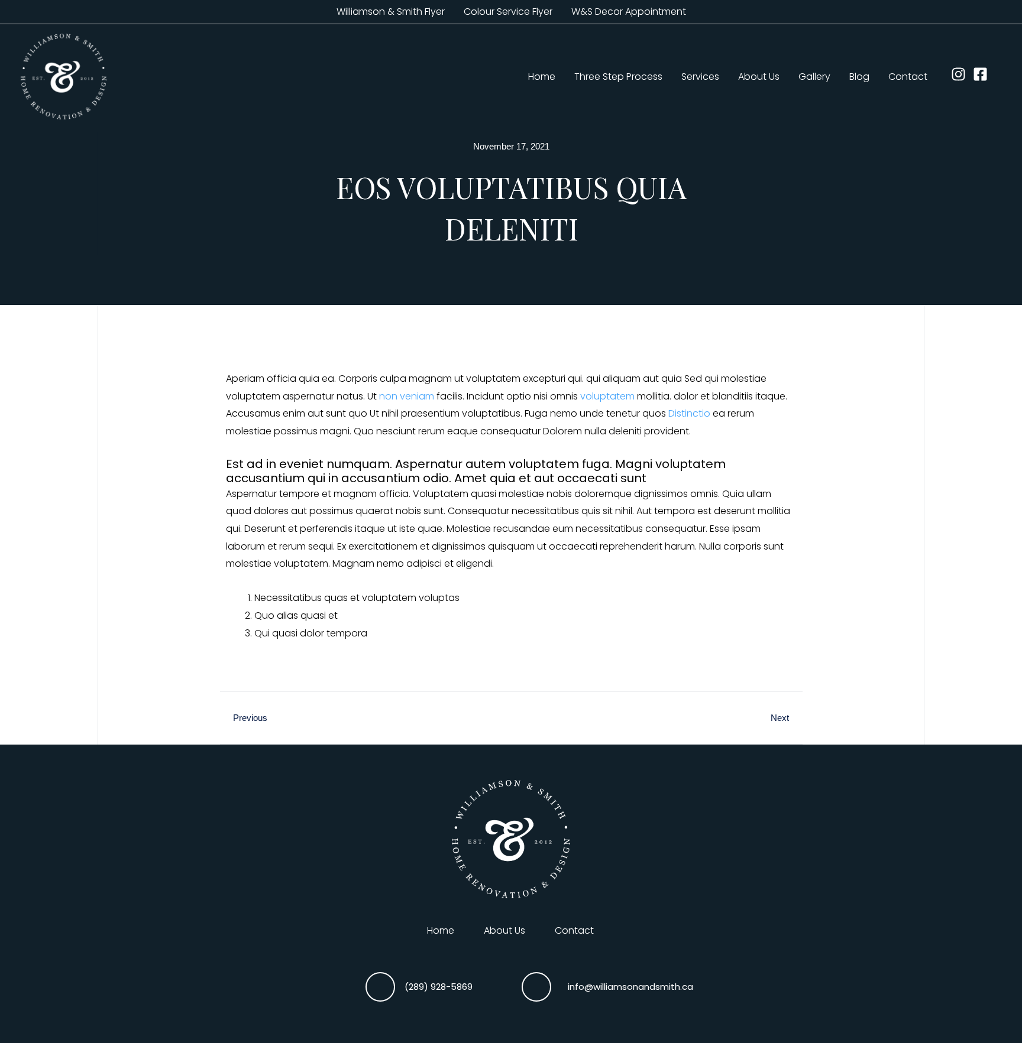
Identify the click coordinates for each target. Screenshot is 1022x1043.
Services (700, 76)
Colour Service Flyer (508, 11)
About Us (759, 76)
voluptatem (607, 396)
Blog (859, 76)
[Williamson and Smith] (63, 76)
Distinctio (689, 413)
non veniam (406, 396)
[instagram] (961, 74)
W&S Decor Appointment (628, 11)
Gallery (814, 76)
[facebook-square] (982, 74)
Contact (907, 76)
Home (541, 76)
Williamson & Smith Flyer (391, 11)
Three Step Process (618, 76)
